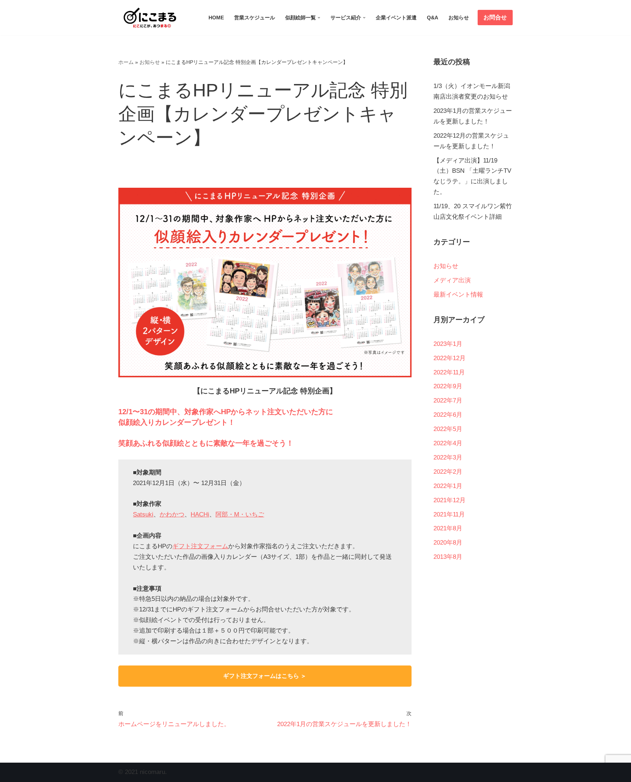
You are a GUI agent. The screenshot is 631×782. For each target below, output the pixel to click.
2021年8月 (447, 528)
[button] (319, 17)
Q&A (432, 17)
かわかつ (172, 514)
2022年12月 (449, 358)
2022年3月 (447, 457)
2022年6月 (447, 414)
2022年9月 (447, 386)
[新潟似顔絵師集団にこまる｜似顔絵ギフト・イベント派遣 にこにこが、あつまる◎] (147, 17)
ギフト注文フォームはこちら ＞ (264, 676)
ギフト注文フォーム (200, 546)
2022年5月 (447, 429)
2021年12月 (449, 500)
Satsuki (143, 514)
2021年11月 (449, 514)
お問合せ (495, 17)
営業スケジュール (254, 17)
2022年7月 (447, 400)
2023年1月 (447, 343)
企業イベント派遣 (396, 17)
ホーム (126, 62)
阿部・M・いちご (239, 514)
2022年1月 (447, 485)
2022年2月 (447, 471)
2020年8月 (447, 542)
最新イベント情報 (458, 294)
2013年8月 (447, 556)
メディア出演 (452, 280)
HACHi (200, 514)
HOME (216, 17)
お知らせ (458, 17)
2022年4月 (447, 443)
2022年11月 (449, 372)
